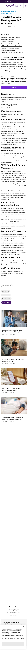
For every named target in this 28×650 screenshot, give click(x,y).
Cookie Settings (13, 644)
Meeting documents (7, 39)
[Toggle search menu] (21, 5)
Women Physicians (6, 13)
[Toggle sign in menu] (26, 6)
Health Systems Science (14, 612)
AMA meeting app (18, 52)
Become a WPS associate (8, 50)
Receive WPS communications (10, 48)
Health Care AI (14, 615)
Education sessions (6, 52)
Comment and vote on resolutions (11, 44)
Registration (4, 37)
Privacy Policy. (6, 639)
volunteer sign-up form (19, 195)
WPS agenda (4, 108)
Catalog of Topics (6, 302)
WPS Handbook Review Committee (11, 46)
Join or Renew (16, 6)
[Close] (24, 627)
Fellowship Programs (14, 610)
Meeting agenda (14, 37)
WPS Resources (5, 295)
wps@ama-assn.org (6, 133)
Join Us (14, 87)
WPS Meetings (5, 291)
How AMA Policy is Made (19, 140)
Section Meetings (6, 298)
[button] (14, 1)
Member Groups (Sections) (9, 11)
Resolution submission (7, 42)
